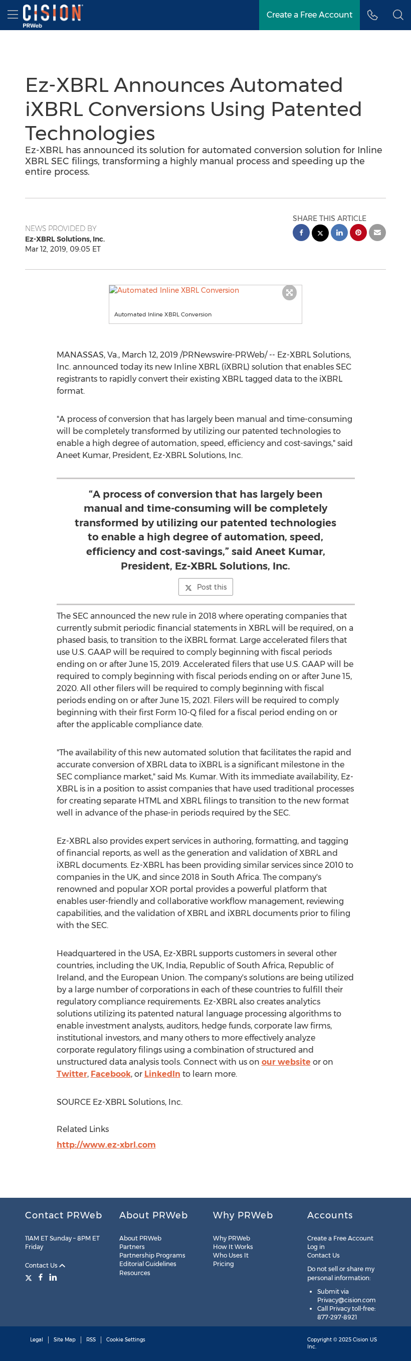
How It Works (233, 1247)
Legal (36, 1339)
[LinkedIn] (53, 1277)
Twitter (72, 1074)
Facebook (111, 1074)
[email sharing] (377, 234)
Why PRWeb (231, 1238)
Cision (360, 1339)
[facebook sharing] (301, 234)
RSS (91, 1339)
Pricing (223, 1264)
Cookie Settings (125, 1339)
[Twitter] (30, 1277)
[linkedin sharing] (339, 234)
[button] (205, 290)
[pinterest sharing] (358, 234)
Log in (316, 1247)
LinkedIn (162, 1074)
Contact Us (42, 1265)
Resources (134, 1273)
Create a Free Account (309, 15)
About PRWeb (140, 1238)
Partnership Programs (152, 1255)
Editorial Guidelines (147, 1264)
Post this (212, 587)
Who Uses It (231, 1255)
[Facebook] (40, 1277)
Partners (132, 1247)
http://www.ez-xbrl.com (106, 1145)
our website (286, 1062)
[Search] (398, 15)
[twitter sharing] (320, 234)
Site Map (65, 1339)
